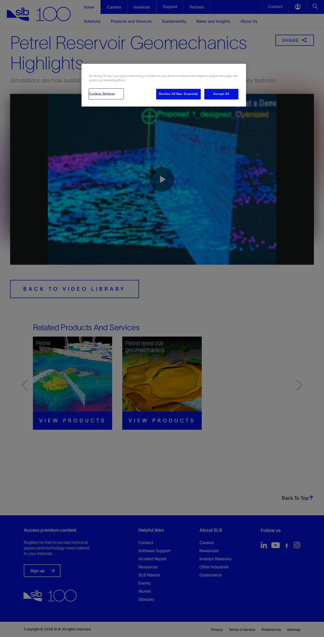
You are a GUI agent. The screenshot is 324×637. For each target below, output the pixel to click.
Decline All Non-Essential (178, 93)
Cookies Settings (102, 93)
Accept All (221, 93)
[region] (164, 85)
